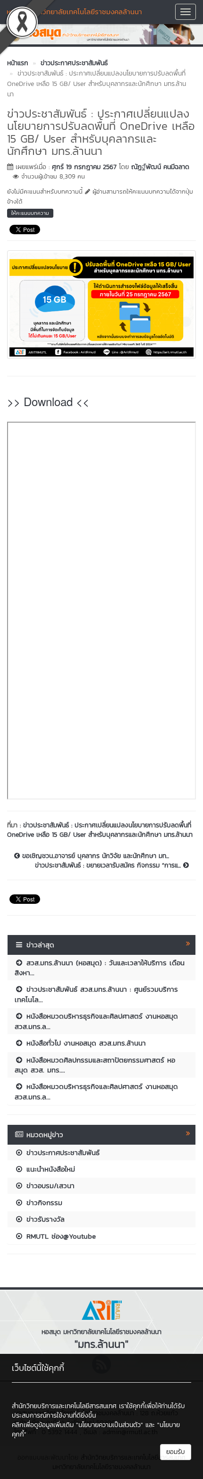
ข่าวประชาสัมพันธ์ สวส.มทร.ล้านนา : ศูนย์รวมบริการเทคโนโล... (96, 994)
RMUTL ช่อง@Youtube (60, 1236)
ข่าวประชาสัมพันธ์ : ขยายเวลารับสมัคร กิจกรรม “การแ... (109, 865)
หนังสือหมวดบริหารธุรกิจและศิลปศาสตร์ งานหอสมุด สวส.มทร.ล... (96, 1021)
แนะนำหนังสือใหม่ (49, 1169)
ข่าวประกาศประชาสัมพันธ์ (62, 1152)
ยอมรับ (175, 1452)
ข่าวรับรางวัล (44, 1219)
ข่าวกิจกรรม (43, 1202)
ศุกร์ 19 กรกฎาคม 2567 (84, 167)
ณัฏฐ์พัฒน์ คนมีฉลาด (160, 167)
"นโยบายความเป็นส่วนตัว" (109, 1425)
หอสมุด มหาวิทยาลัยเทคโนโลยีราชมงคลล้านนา (74, 11)
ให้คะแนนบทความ (30, 213)
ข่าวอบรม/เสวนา (49, 1185)
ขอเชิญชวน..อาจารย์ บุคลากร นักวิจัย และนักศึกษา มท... (94, 856)
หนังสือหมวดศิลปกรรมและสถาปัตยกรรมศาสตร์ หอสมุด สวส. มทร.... (95, 1064)
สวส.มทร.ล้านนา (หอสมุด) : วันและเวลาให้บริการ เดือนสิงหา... (100, 967)
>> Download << (48, 401)
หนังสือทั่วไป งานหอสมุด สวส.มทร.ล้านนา (85, 1042)
